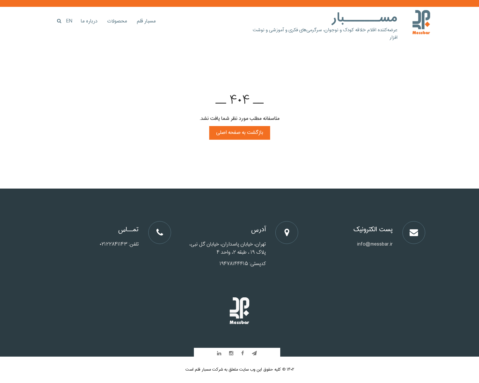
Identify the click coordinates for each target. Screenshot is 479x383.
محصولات (117, 21)
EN (69, 21)
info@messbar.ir (375, 244)
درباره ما (89, 21)
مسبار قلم (146, 21)
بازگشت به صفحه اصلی (239, 133)
